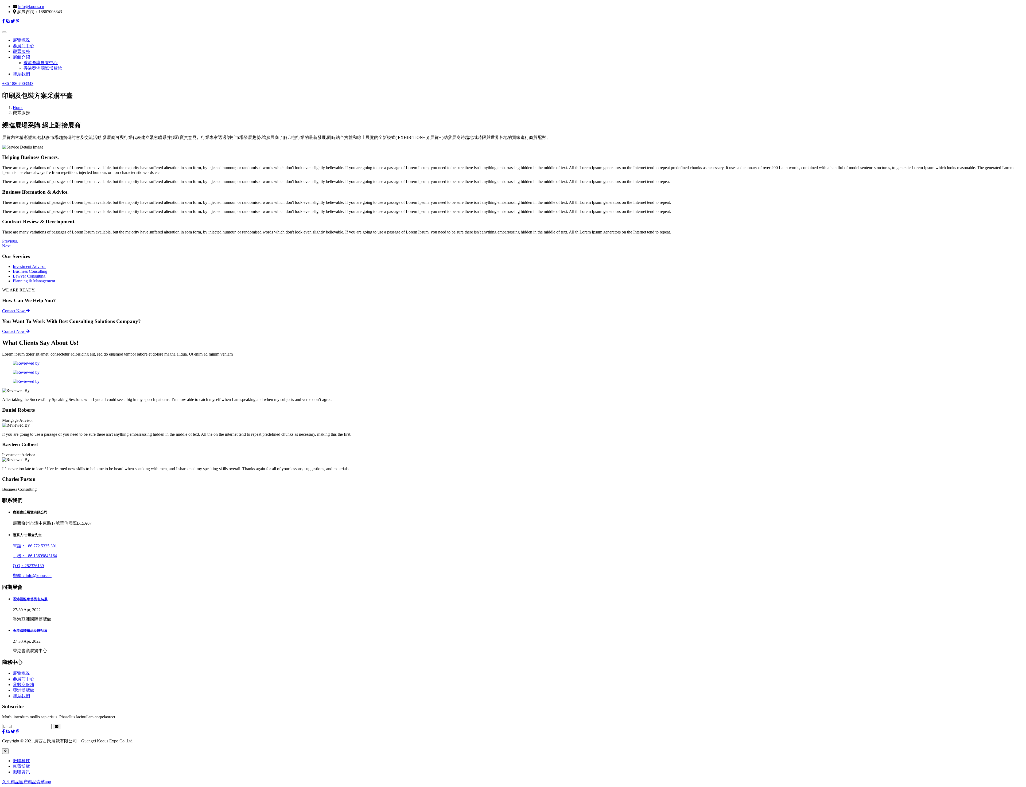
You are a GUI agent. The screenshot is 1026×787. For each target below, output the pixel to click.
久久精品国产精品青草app (26, 782)
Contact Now (14, 311)
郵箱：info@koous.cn (32, 575)
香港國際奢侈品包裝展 (30, 599)
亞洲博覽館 (23, 690)
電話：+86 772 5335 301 (35, 546)
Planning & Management (34, 281)
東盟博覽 (21, 766)
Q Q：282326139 (28, 565)
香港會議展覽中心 (41, 62)
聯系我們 (21, 74)
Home (18, 107)
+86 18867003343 (17, 83)
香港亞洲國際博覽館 (43, 68)
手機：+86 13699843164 (35, 556)
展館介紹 (21, 57)
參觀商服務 (23, 684)
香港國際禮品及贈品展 (30, 631)
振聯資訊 (21, 772)
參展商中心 (23, 46)
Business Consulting (30, 271)
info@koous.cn (31, 6)
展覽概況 (21, 40)
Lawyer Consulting (29, 276)
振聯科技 (21, 760)
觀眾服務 (21, 51)
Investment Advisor (29, 266)
